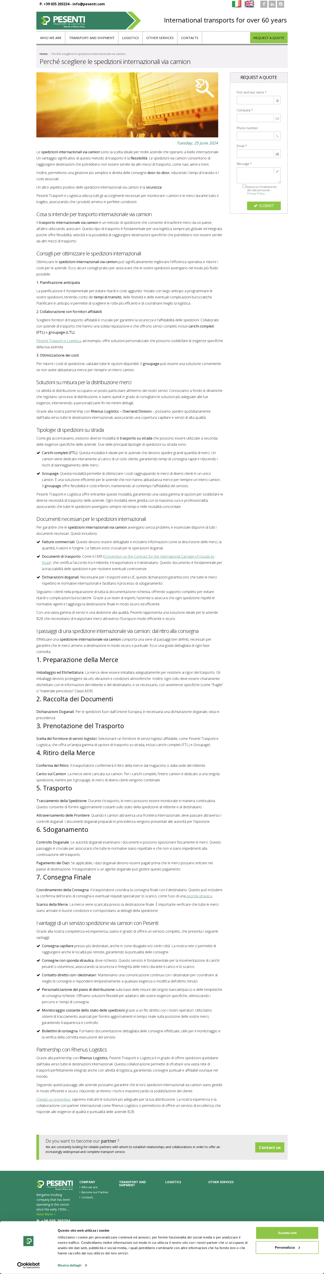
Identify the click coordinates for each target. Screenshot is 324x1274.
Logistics (130, 38)
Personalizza (285, 1247)
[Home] (88, 21)
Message (244, 164)
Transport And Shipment (92, 38)
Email (242, 146)
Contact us (270, 1147)
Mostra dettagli (69, 1265)
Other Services (160, 38)
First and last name (251, 92)
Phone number (247, 128)
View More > (46, 1214)
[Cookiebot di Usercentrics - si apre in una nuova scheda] (28, 1265)
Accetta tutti (287, 1233)
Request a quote (268, 38)
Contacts (189, 38)
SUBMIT (266, 205)
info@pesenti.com (89, 4)
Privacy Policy (256, 193)
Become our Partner (95, 1192)
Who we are (50, 38)
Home (44, 54)
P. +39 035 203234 (54, 4)
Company (245, 110)
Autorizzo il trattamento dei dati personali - (261, 190)
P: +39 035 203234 (53, 1221)
